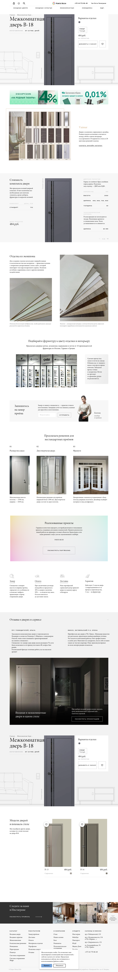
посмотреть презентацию (87, 719)
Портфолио (32, 946)
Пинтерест (76, 940)
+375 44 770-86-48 (81, 3)
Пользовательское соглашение (60, 947)
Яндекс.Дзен (76, 946)
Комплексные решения (18, 943)
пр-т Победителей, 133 (93, 934)
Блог (55, 940)
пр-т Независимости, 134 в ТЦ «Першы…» (94, 938)
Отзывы (31, 952)
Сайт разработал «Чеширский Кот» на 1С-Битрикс (93, 969)
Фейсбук (75, 937)
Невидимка (87, 8)
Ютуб (74, 943)
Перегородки (14, 949)
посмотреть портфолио (59, 550)
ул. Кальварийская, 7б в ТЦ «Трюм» (92, 946)
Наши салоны (58, 937)
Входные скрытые (44, 8)
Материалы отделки (35, 943)
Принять (47, 965)
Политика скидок (34, 949)
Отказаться (59, 965)
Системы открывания (17, 955)
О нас (56, 934)
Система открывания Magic (17, 959)
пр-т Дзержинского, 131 (93, 942)
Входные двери (21, 8)
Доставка (64, 581)
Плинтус (13, 952)
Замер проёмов (33, 934)
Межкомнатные (67, 8)
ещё (102, 8)
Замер (12, 581)
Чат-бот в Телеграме (98, 3)
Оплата (38, 581)
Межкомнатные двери (24, 15)
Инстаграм (76, 934)
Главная (12, 15)
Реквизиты (57, 943)
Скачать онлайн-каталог (91, 145)
